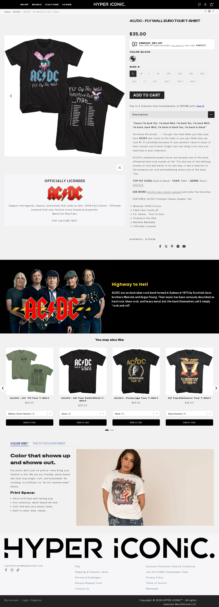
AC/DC (17, 12)
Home (7, 12)
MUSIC (37, 4)
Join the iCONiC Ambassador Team (167, 572)
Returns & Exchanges (88, 577)
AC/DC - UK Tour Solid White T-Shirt (82, 399)
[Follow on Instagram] (11, 570)
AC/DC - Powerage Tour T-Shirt (136, 398)
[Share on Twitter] (166, 246)
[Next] (118, 95)
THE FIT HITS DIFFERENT (49, 443)
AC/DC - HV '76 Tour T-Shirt (29, 398)
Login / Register (32, 600)
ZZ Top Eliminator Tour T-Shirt (189, 398)
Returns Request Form (88, 583)
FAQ (77, 566)
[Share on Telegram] (178, 246)
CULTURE (52, 4)
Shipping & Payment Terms (91, 572)
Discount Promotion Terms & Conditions (170, 566)
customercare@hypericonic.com (23, 565)
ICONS (67, 4)
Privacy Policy (154, 577)
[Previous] (11, 95)
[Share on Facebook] (160, 246)
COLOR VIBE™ (19, 443)
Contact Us (82, 588)
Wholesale (152, 588)
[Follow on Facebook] (5, 570)
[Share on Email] (183, 246)
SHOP (24, 4)
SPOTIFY (138, 184)
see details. (177, 45)
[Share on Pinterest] (172, 246)
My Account (11, 600)
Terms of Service (156, 583)
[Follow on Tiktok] (17, 570)
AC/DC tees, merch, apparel (164, 191)
